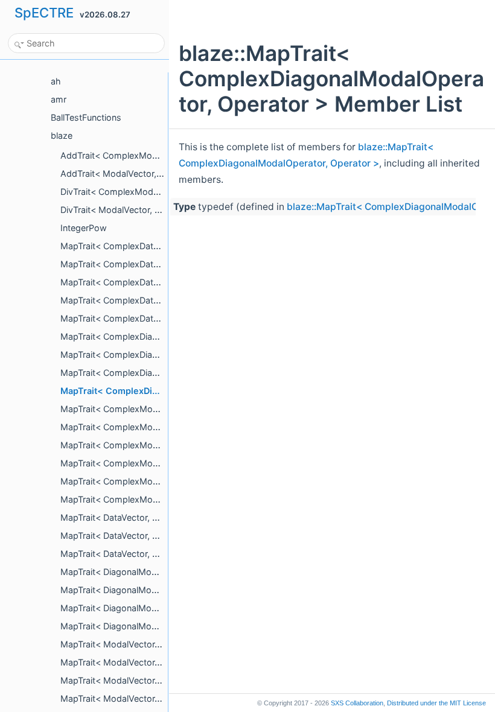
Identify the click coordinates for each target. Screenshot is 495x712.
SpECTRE (44, 13)
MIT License (436, 703)
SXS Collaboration (357, 703)
